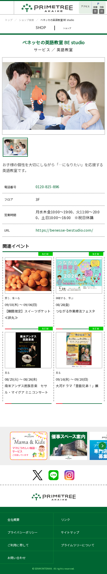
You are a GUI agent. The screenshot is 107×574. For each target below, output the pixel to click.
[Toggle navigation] (7, 7)
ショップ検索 (26, 20)
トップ (8, 20)
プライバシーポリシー (22, 532)
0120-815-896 (47, 186)
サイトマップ (70, 532)
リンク (65, 519)
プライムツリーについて (77, 545)
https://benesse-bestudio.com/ (64, 230)
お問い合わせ (16, 558)
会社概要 (13, 519)
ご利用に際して (18, 545)
